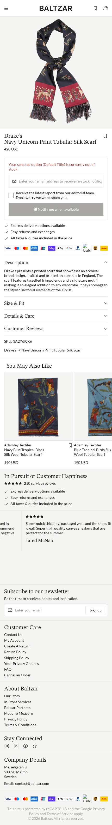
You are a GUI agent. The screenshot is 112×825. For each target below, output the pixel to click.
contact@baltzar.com (32, 783)
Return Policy (15, 652)
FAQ (7, 669)
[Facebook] (25, 746)
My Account (14, 640)
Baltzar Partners (17, 707)
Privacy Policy (15, 719)
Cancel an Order (17, 675)
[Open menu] (6, 8)
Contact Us (13, 634)
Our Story (12, 696)
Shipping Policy (16, 658)
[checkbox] (11, 195)
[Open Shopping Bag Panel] (106, 8)
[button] (30, 483)
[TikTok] (35, 746)
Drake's (13, 136)
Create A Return (17, 646)
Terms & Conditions (20, 725)
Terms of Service (60, 813)
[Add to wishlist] (105, 135)
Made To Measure (18, 713)
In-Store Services (17, 702)
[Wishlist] (95, 8)
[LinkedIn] (16, 746)
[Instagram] (6, 746)
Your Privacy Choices (21, 663)
